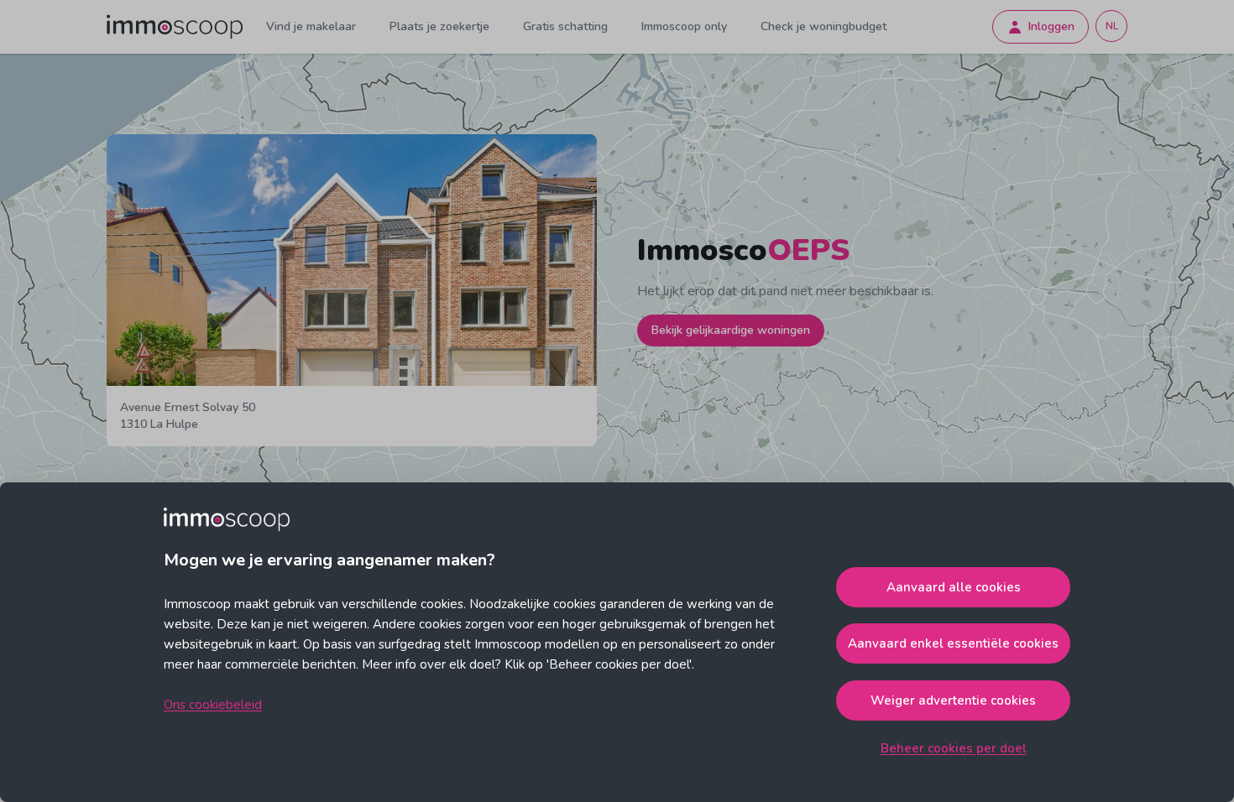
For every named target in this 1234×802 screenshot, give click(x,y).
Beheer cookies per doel (954, 748)
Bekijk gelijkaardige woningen (730, 330)
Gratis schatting (565, 26)
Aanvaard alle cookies (953, 587)
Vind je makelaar (311, 26)
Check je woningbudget (823, 26)
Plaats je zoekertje (439, 26)
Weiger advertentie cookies (953, 700)
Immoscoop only (684, 26)
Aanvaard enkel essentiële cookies (953, 643)
